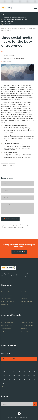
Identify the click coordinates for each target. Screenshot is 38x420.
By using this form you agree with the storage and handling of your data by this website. (16, 226)
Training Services (6, 298)
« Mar (3, 387)
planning (12, 165)
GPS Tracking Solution (7, 295)
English (3, 14)
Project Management (27, 292)
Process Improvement (27, 295)
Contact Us (4, 304)
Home (2, 28)
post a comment (11, 219)
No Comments (7, 61)
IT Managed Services (7, 292)
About (22, 304)
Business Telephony (26, 301)
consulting (5, 165)
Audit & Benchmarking (7, 301)
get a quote (18, 251)
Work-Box (24, 298)
